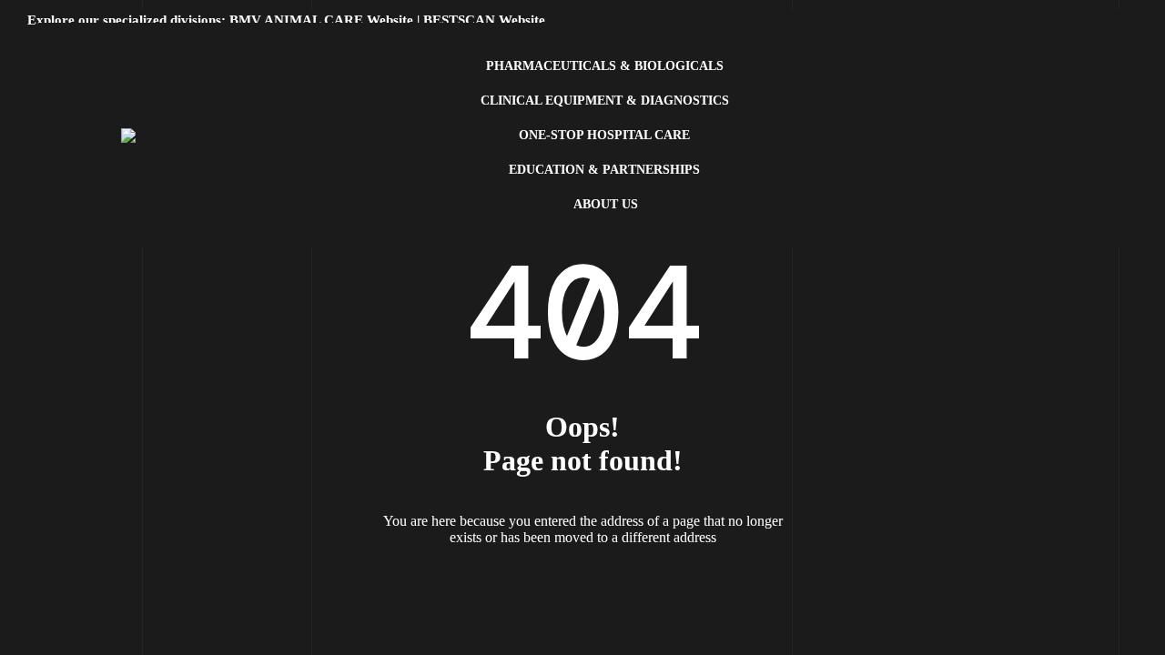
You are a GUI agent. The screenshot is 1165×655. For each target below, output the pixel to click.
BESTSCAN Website (484, 20)
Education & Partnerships (604, 169)
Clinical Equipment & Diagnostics (605, 100)
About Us (605, 204)
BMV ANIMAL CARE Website (321, 20)
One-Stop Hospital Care (604, 135)
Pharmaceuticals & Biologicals (605, 66)
